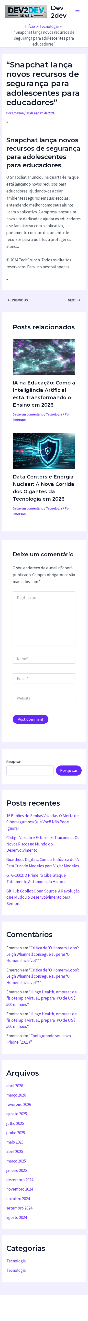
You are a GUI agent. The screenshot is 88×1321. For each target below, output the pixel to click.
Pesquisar (13, 761)
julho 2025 (15, 1123)
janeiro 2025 (16, 1170)
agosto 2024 (16, 1217)
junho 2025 (15, 1132)
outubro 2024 (18, 1198)
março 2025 (16, 1161)
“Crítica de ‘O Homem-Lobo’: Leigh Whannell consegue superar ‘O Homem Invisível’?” (42, 954)
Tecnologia (54, 414)
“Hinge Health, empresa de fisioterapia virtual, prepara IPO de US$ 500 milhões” (41, 998)
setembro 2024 (19, 1208)
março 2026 (16, 1095)
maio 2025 (14, 1142)
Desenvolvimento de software (61, 1303)
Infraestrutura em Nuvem (43, 1310)
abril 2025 (14, 1151)
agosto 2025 (16, 1113)
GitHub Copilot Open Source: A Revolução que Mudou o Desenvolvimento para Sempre (43, 897)
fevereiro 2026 (18, 1104)
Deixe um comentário (28, 414)
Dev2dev (58, 11)
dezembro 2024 (19, 1179)
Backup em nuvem (17, 1303)
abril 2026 (14, 1085)
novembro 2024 (19, 1189)
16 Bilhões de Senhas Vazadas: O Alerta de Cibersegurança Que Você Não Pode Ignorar (42, 822)
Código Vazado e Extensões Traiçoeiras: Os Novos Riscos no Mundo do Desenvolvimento (42, 844)
